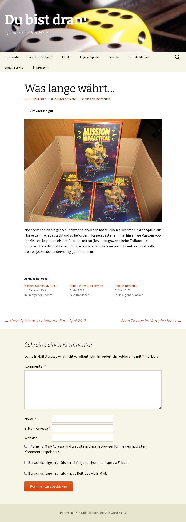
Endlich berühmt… (127, 286)
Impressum (41, 67)
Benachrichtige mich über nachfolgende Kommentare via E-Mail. (78, 462)
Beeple (114, 57)
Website (30, 438)
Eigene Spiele (89, 57)
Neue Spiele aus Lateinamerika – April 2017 (45, 320)
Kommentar (35, 366)
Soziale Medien (139, 57)
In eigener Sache (65, 99)
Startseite (12, 57)
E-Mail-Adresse (37, 428)
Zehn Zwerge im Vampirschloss (151, 320)
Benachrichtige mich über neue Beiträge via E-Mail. (67, 473)
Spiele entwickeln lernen (86, 286)
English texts (14, 67)
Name (30, 419)
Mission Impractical (98, 99)
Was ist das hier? (40, 57)
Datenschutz (68, 513)
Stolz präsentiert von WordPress (103, 513)
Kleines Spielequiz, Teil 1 (41, 286)
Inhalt (66, 57)
